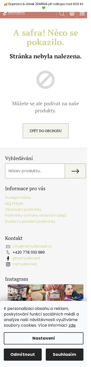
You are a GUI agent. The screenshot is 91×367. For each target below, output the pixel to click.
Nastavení (43, 338)
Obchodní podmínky (23, 209)
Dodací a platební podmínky (30, 221)
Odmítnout (22, 354)
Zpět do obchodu (46, 130)
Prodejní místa (18, 197)
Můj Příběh (14, 203)
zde (72, 325)
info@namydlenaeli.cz (32, 246)
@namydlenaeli (26, 258)
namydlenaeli (25, 264)
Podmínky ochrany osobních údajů (35, 215)
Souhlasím (64, 354)
